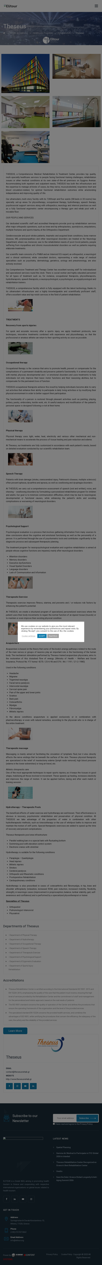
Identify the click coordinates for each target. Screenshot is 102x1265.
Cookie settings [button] (28, 636)
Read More (53, 636)
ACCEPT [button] (42, 636)
